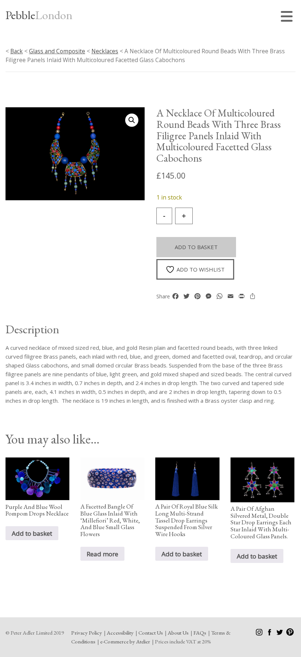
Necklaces (104, 51)
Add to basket (196, 247)
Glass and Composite (57, 51)
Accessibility (120, 632)
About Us (178, 632)
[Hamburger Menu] (288, 17)
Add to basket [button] (32, 533)
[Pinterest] (290, 633)
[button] (131, 120)
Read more (102, 554)
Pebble (39, 15)
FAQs (199, 632)
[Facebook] (270, 633)
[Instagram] (259, 633)
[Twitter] (280, 633)
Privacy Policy (86, 632)
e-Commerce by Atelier (125, 641)
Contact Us (150, 632)
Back (16, 51)
